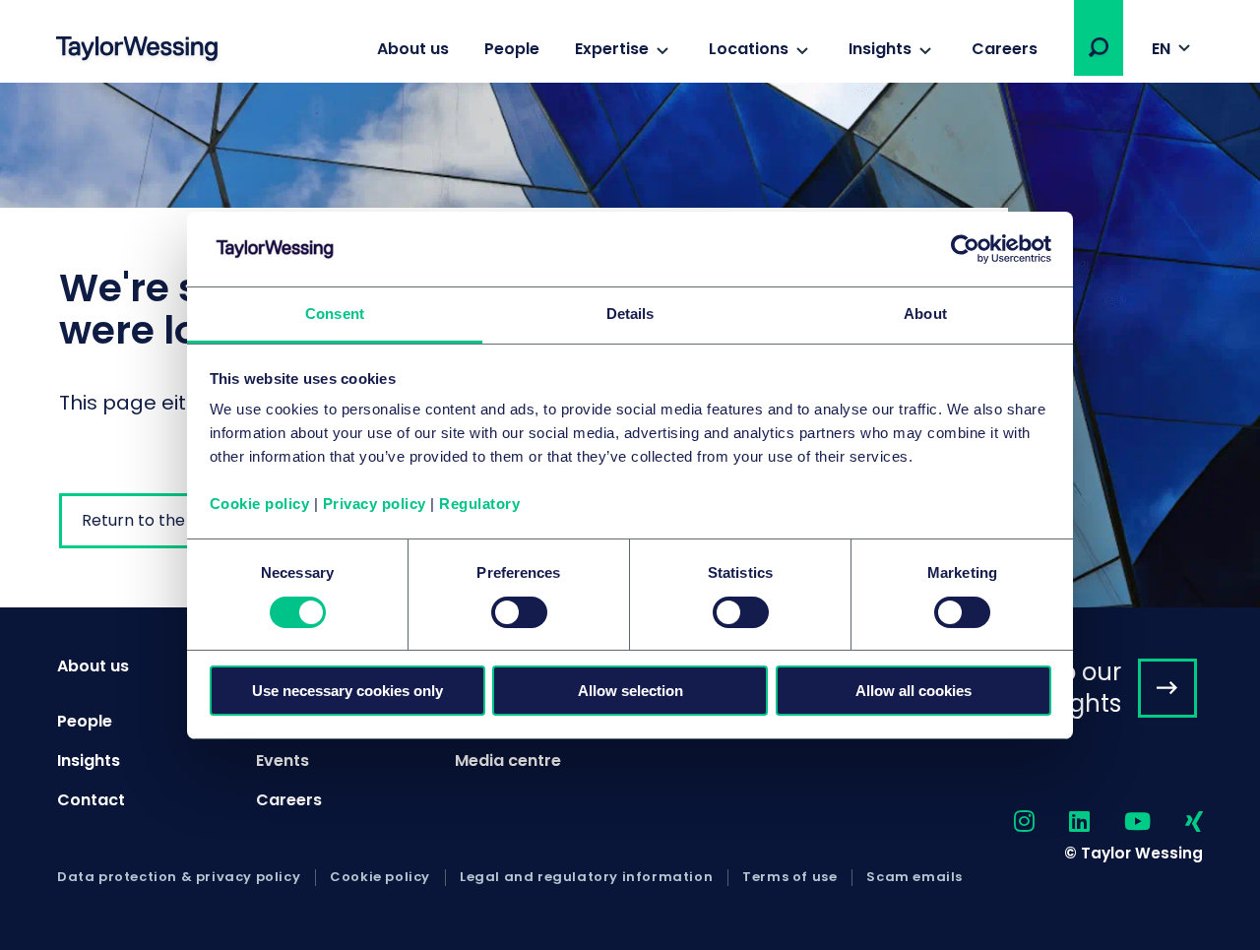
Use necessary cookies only (347, 690)
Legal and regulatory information (586, 877)
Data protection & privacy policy (178, 877)
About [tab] (925, 313)
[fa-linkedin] (1062, 822)
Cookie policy (260, 503)
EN (1161, 48)
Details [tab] (630, 313)
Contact (91, 800)
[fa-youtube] (1120, 822)
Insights (880, 48)
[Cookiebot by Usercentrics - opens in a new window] (965, 249)
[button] (1098, 47)
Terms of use (789, 877)
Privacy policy (374, 503)
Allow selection (630, 690)
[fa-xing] (1177, 822)
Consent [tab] (334, 313)
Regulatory (479, 503)
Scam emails (914, 877)
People (511, 48)
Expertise (612, 48)
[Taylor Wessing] (136, 50)
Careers (1005, 48)
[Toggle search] (1098, 47)
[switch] (519, 612)
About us (413, 48)
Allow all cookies (913, 690)
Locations (748, 48)
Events (282, 760)
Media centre (508, 760)
